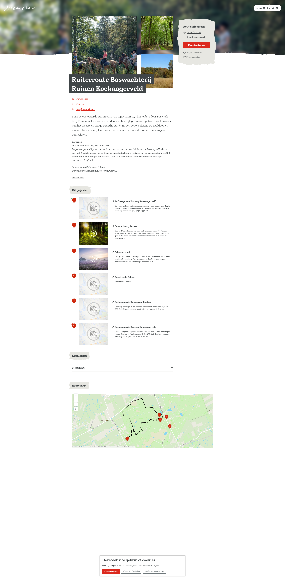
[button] (127, 439)
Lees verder (78, 177)
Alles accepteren (111, 571)
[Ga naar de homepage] (19, 8)
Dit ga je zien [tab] (80, 190)
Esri (82, 446)
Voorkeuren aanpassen (154, 571)
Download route (196, 44)
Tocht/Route (79, 367)
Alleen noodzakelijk (131, 571)
